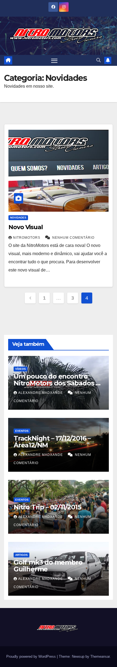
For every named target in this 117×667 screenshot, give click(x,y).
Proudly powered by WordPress (31, 656)
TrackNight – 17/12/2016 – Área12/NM (52, 441)
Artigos (21, 554)
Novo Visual (25, 227)
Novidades (18, 217)
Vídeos (20, 368)
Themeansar (100, 656)
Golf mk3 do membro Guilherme (48, 565)
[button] (98, 60)
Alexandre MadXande (41, 393)
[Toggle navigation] (54, 60)
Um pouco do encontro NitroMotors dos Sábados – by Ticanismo (56, 383)
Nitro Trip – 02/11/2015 (47, 507)
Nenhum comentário (73, 238)
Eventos (22, 430)
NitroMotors (27, 238)
